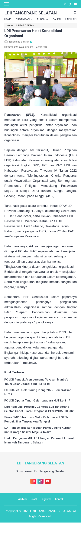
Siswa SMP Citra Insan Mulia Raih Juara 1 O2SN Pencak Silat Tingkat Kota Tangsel (36, 419)
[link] (64, 4)
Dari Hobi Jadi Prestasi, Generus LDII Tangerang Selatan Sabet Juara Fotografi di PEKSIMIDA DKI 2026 (39, 409)
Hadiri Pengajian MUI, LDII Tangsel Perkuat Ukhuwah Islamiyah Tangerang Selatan (39, 440)
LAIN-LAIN (71, 19)
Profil (34, 499)
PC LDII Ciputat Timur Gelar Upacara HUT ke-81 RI (37, 400)
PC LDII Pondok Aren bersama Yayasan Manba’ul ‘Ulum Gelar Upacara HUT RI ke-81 (36, 382)
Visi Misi (22, 499)
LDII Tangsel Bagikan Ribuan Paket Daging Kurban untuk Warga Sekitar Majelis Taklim (37, 430)
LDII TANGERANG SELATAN (40, 463)
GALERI (57, 19)
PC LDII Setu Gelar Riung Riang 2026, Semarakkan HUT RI (37, 392)
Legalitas (46, 499)
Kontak (59, 499)
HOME (7, 19)
